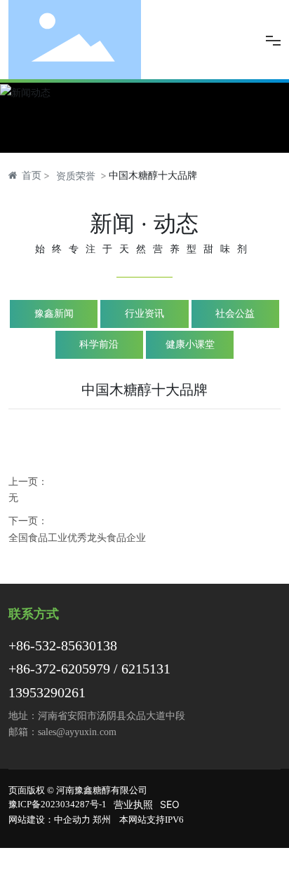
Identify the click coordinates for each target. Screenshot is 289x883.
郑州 (102, 819)
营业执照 (133, 804)
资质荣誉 (75, 176)
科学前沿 (99, 344)
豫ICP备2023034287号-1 (57, 804)
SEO (170, 804)
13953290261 (47, 692)
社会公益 (235, 313)
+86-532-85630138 (62, 645)
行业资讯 (144, 313)
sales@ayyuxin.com (77, 732)
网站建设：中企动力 (49, 819)
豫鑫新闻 (54, 313)
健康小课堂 (190, 344)
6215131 (145, 668)
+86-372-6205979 (59, 668)
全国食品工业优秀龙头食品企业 (77, 537)
